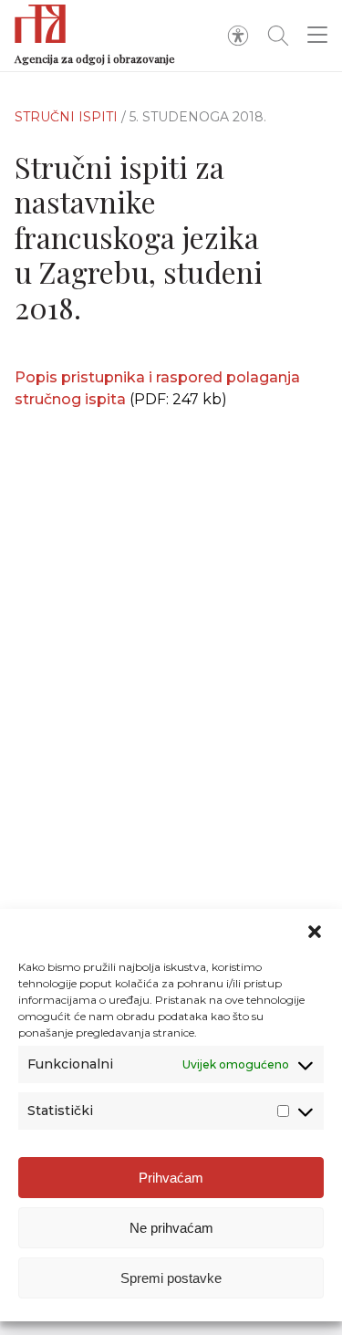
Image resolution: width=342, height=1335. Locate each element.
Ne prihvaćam (171, 1228)
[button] (315, 932)
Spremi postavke (171, 1278)
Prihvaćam (171, 1177)
